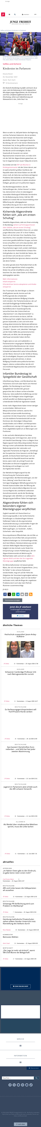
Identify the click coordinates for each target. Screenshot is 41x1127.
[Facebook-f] (10, 1085)
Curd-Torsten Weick (8, 879)
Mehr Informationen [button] (10, 279)
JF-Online (6, 663)
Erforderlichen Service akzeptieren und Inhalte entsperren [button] (19, 285)
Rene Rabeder (7, 930)
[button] (9, 14)
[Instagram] (22, 1085)
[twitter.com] (14, 1085)
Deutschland (8, 74)
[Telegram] (26, 1085)
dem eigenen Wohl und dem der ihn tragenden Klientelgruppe (19, 558)
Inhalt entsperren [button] (9, 282)
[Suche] (36, 1077)
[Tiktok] (31, 1085)
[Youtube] (18, 1085)
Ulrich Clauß (6, 943)
